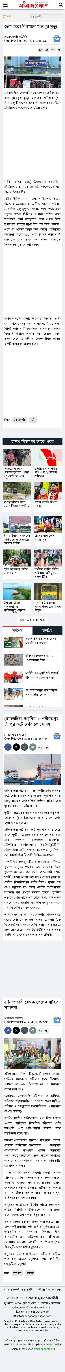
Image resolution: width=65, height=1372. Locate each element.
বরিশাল (17, 1273)
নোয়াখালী (19, 420)
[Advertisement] (32, 145)
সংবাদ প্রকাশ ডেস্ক (17, 735)
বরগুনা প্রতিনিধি (15, 1018)
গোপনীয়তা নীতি (42, 1289)
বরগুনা (30, 1273)
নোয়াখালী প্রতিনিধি (17, 37)
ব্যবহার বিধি (26, 1289)
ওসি (33, 420)
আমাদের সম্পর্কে (11, 1289)
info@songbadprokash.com (34, 1316)
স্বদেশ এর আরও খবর (32, 620)
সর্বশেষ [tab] (17, 630)
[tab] (17, 630)
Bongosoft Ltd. (46, 1349)
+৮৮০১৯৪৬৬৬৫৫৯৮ (37, 1311)
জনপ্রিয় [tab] (47, 630)
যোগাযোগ (56, 1289)
